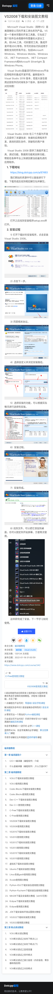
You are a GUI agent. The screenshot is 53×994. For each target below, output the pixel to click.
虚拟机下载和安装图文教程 (22, 863)
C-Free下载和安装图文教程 (22, 810)
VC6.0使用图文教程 (19, 783)
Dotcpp (10, 5)
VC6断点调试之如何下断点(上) (24, 938)
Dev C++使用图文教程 (20, 805)
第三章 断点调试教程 (13, 927)
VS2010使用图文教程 (19, 837)
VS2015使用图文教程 (19, 858)
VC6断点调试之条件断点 (21, 954)
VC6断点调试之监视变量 (21, 949)
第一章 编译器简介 (12, 755)
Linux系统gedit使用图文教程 (23, 874)
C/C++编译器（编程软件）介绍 (24, 761)
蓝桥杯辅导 (32, 737)
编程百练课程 (17, 721)
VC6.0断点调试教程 (19, 933)
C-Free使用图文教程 (19, 815)
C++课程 (36, 726)
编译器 (19, 650)
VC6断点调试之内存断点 (21, 968)
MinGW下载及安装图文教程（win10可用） (29, 896)
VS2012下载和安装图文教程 (22, 842)
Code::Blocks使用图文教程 (22, 794)
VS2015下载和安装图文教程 (23, 853)
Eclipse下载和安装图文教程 (22, 901)
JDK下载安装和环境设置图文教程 (25, 912)
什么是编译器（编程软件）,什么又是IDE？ (29, 766)
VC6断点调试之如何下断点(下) (24, 944)
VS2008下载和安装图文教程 (23, 821)
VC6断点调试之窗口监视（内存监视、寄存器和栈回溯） (29, 961)
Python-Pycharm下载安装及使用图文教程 (29, 890)
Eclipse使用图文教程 (19, 906)
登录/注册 (36, 5)
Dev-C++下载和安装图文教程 (23, 799)
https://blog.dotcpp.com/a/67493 (29, 172)
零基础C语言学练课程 (35, 703)
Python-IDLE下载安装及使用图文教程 (27, 885)
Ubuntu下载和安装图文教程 (22, 869)
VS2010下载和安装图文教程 (23, 831)
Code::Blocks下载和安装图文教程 (25, 789)
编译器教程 (20, 646)
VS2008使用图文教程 (20, 826)
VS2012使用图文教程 (19, 847)
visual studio (30, 650)
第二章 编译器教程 (12, 772)
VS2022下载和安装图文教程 (23, 917)
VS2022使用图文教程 (19, 922)
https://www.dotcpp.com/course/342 (22, 665)
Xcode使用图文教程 (19, 880)
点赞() (27, 631)
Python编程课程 (32, 714)
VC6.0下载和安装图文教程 (22, 778)
